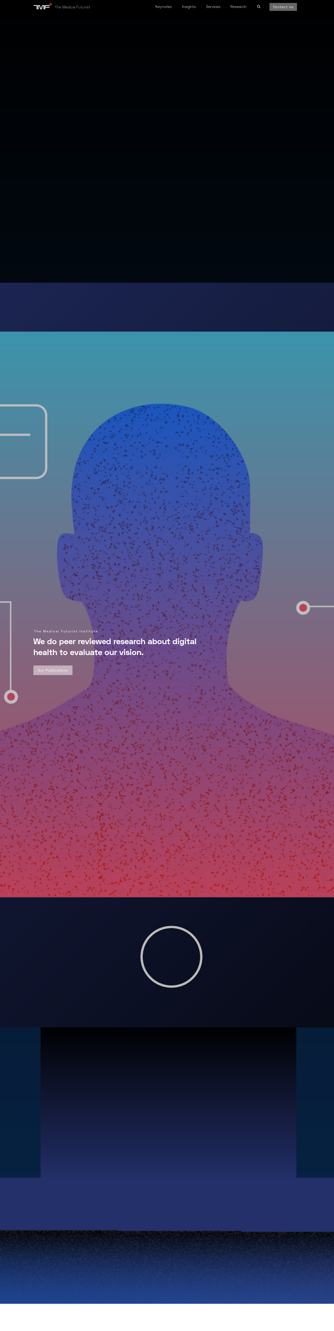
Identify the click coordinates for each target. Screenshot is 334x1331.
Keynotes (163, 6)
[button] (258, 6)
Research (238, 6)
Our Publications (53, 670)
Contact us (283, 7)
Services (213, 6)
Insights (189, 6)
